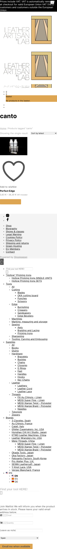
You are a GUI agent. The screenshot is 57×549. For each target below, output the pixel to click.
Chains (21, 362)
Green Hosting (14, 246)
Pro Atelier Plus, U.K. (23, 461)
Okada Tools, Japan (23, 452)
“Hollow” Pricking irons (18, 275)
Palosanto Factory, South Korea (29, 458)
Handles (22, 374)
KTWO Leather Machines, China (29, 435)
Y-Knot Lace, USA (21, 467)
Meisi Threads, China (23, 440)
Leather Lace (25, 391)
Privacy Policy (13, 240)
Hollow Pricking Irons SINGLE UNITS (32, 278)
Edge (14, 304)
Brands (9, 417)
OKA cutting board (28, 295)
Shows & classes (15, 231)
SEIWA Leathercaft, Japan (26, 464)
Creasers (22, 310)
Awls (20, 327)
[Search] (7, 272)
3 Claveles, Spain (21, 420)
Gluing (15, 350)
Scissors (22, 301)
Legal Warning (13, 234)
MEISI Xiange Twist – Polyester (34, 403)
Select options (10, 201)
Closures (22, 365)
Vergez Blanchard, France (26, 470)
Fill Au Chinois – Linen (30, 397)
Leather (16, 382)
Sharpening (18, 336)
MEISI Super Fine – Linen (31, 400)
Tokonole (17, 411)
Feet (20, 371)
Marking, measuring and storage (29, 321)
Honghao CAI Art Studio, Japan (29, 432)
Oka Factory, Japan (22, 455)
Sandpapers (24, 312)
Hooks (21, 376)
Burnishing (23, 307)
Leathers (22, 385)
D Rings (22, 368)
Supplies (10, 342)
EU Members (13, 248)
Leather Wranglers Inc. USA (27, 438)
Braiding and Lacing (28, 330)
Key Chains (24, 379)
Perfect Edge (7, 190)
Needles (22, 408)
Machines (17, 318)
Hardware (17, 353)
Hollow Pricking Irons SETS (27, 280)
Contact (10, 251)
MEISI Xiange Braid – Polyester (34, 406)
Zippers (16, 414)
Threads (16, 394)
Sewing (16, 324)
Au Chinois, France (22, 423)
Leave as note (7, 530)
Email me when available (16, 546)
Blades (21, 292)
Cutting (16, 289)
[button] (6, 92)
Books (15, 347)
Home (3, 128)
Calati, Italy (18, 426)
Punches (22, 298)
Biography (11, 228)
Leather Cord (25, 388)
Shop (9, 225)
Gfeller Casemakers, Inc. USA (28, 429)
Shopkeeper (20, 257)
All (13, 286)
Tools (9, 283)
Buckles (22, 359)
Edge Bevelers (25, 315)
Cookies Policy (14, 237)
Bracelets (23, 356)
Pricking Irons (25, 333)
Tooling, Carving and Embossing (30, 339)
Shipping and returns (17, 243)
